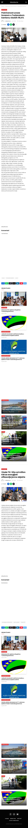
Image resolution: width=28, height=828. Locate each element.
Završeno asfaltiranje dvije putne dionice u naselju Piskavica (12, 439)
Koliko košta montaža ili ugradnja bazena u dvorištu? (13, 408)
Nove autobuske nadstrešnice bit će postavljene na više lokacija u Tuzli (13, 423)
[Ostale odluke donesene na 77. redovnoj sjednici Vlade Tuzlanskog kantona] (14, 347)
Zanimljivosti (5, 400)
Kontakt (19, 818)
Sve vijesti (4, 9)
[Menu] (2, 2)
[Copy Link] (13, 24)
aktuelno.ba (8, 21)
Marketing (13, 818)
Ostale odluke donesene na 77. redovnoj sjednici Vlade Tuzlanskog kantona (12, 358)
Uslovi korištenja (14, 820)
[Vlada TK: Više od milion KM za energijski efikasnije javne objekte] (14, 494)
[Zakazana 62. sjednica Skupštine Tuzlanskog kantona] (14, 299)
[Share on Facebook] (8, 24)
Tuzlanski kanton (10, 278)
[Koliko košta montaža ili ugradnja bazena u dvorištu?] (14, 406)
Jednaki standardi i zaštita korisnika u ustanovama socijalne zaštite (12, 334)
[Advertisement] (14, 208)
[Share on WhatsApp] (11, 24)
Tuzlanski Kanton (6, 447)
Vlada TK (23, 622)
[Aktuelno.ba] (14, 2)
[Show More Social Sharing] (16, 24)
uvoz (16, 278)
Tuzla (3, 416)
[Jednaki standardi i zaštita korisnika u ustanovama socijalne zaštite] (14, 323)
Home (2, 6)
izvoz (3, 278)
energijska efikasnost (7, 622)
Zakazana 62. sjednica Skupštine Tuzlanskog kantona (10, 310)
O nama (7, 818)
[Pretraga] (26, 2)
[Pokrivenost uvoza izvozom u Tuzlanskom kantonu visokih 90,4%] (14, 35)
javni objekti (16, 622)
